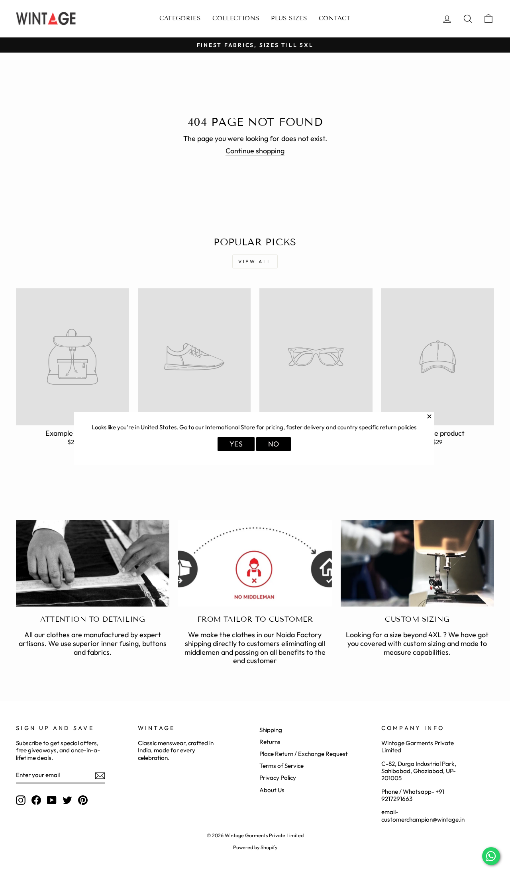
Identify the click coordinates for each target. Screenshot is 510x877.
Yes (236, 443)
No (273, 443)
